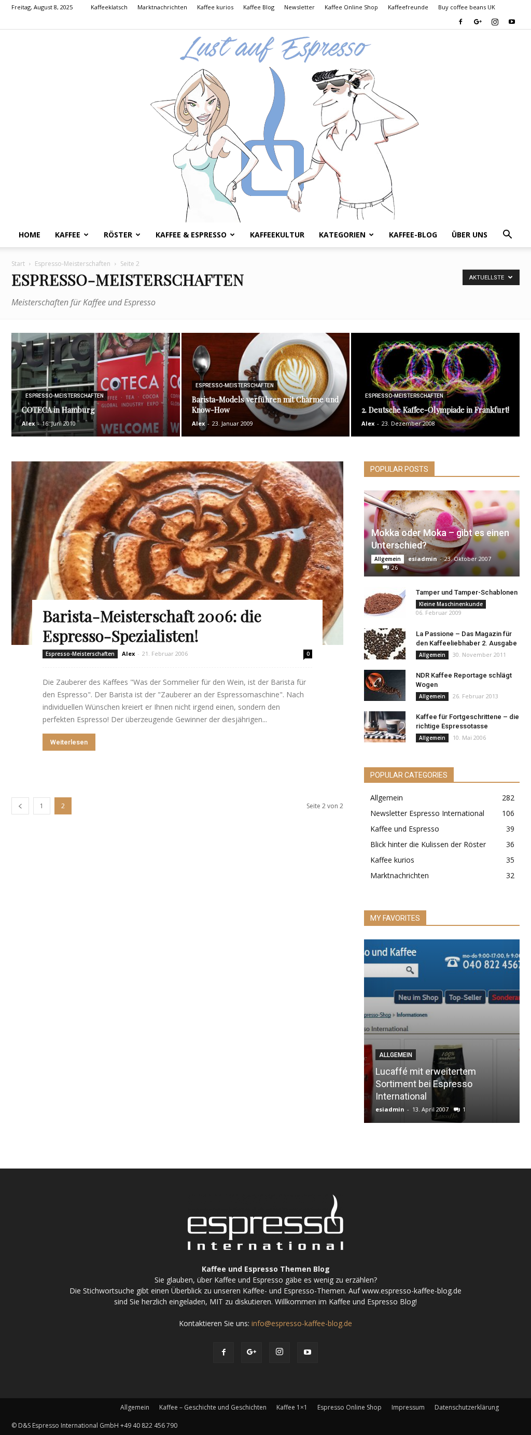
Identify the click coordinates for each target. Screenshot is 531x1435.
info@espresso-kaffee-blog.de (301, 1323)
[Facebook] (460, 22)
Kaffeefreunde (408, 7)
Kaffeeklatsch (109, 7)
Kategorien (342, 235)
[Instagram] (494, 22)
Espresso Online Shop (349, 1407)
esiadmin (422, 558)
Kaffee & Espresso (191, 235)
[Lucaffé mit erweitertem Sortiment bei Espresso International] (442, 1031)
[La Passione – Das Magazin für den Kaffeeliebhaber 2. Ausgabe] (385, 643)
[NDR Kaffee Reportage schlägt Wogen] (385, 685)
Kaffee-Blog (413, 235)
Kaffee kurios (215, 7)
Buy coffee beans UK (466, 7)
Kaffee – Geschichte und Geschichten (213, 1407)
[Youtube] (512, 22)
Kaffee (67, 235)
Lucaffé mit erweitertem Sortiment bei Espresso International (425, 1084)
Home (29, 235)
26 (395, 567)
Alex (28, 423)
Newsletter (299, 7)
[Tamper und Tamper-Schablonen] (385, 602)
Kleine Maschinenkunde (451, 604)
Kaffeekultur (277, 235)
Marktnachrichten (162, 7)
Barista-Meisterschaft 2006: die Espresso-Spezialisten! (152, 626)
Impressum (408, 1407)
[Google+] (477, 22)
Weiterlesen (69, 742)
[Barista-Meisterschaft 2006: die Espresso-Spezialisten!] (177, 553)
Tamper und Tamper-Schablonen (467, 592)
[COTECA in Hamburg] (95, 385)
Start (18, 263)
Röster (118, 235)
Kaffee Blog (258, 7)
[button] (507, 236)
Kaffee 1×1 (292, 1407)
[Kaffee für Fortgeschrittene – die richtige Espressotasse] (385, 726)
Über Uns (469, 235)
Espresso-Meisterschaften (72, 263)
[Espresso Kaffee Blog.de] (266, 126)
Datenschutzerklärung (467, 1407)
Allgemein (387, 558)
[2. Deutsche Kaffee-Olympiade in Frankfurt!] (435, 385)
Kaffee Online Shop (351, 7)
